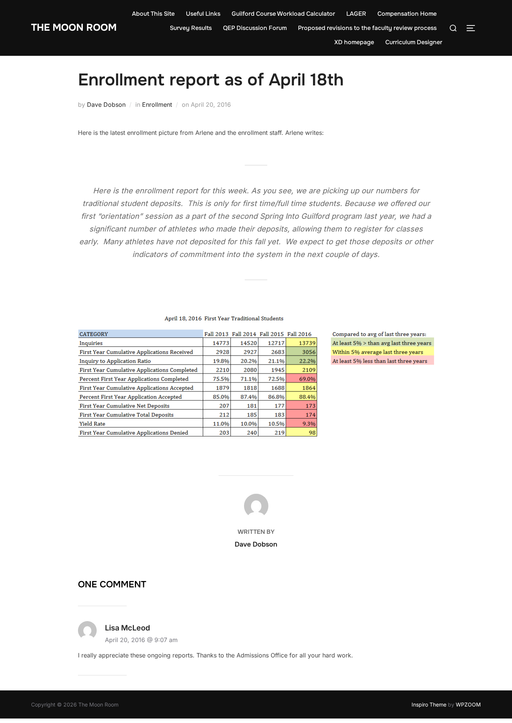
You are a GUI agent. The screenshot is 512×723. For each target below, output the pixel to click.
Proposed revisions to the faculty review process (367, 28)
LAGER (356, 14)
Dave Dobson (106, 104)
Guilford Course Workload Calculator (283, 14)
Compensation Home (407, 14)
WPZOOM (468, 704)
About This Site (153, 14)
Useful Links (203, 14)
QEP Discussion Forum (255, 28)
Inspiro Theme (429, 704)
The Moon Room (74, 27)
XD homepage (354, 42)
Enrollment (157, 104)
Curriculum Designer (413, 42)
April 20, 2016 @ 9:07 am (141, 640)
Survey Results (191, 28)
